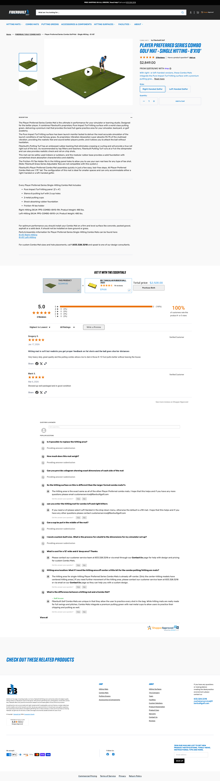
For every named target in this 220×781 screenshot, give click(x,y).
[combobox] (111, 12)
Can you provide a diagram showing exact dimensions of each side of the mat (85, 470)
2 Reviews (160, 57)
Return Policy (135, 776)
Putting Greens (105, 696)
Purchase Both (148, 288)
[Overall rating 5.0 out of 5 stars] (147, 58)
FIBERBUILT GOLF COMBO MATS (28, 34)
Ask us (192, 57)
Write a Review (94, 327)
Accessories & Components (109, 700)
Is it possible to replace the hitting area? (67, 442)
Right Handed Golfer (153, 90)
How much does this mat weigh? (63, 456)
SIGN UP (179, 761)
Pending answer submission (61, 448)
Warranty (152, 714)
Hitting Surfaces (155, 689)
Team (151, 696)
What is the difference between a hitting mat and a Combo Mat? (78, 592)
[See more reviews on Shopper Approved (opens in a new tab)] (45, 364)
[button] (191, 12)
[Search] (183, 12)
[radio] (110, 306)
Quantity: (143, 96)
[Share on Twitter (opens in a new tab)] (41, 363)
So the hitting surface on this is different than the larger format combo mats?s (86, 485)
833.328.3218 (131, 2)
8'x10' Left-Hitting (27, 237)
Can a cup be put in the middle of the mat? (67, 522)
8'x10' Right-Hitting (28, 235)
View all (44, 617)
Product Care (154, 710)
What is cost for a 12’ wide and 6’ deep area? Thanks (72, 551)
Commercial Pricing (87, 776)
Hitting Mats (103, 689)
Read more (159, 79)
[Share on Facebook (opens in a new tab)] (36, 364)
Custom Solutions (156, 703)
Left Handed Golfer (179, 90)
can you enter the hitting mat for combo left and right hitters (77, 504)
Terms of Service (108, 776)
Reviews (152, 721)
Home (8, 34)
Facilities (152, 700)
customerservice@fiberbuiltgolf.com (203, 702)
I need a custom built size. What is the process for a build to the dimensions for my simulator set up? (97, 537)
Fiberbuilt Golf (16, 714)
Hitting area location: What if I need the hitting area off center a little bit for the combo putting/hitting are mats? (103, 570)
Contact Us (137, 557)
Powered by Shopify (29, 714)
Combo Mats (103, 693)
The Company (154, 693)
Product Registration (157, 707)
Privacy (122, 776)
